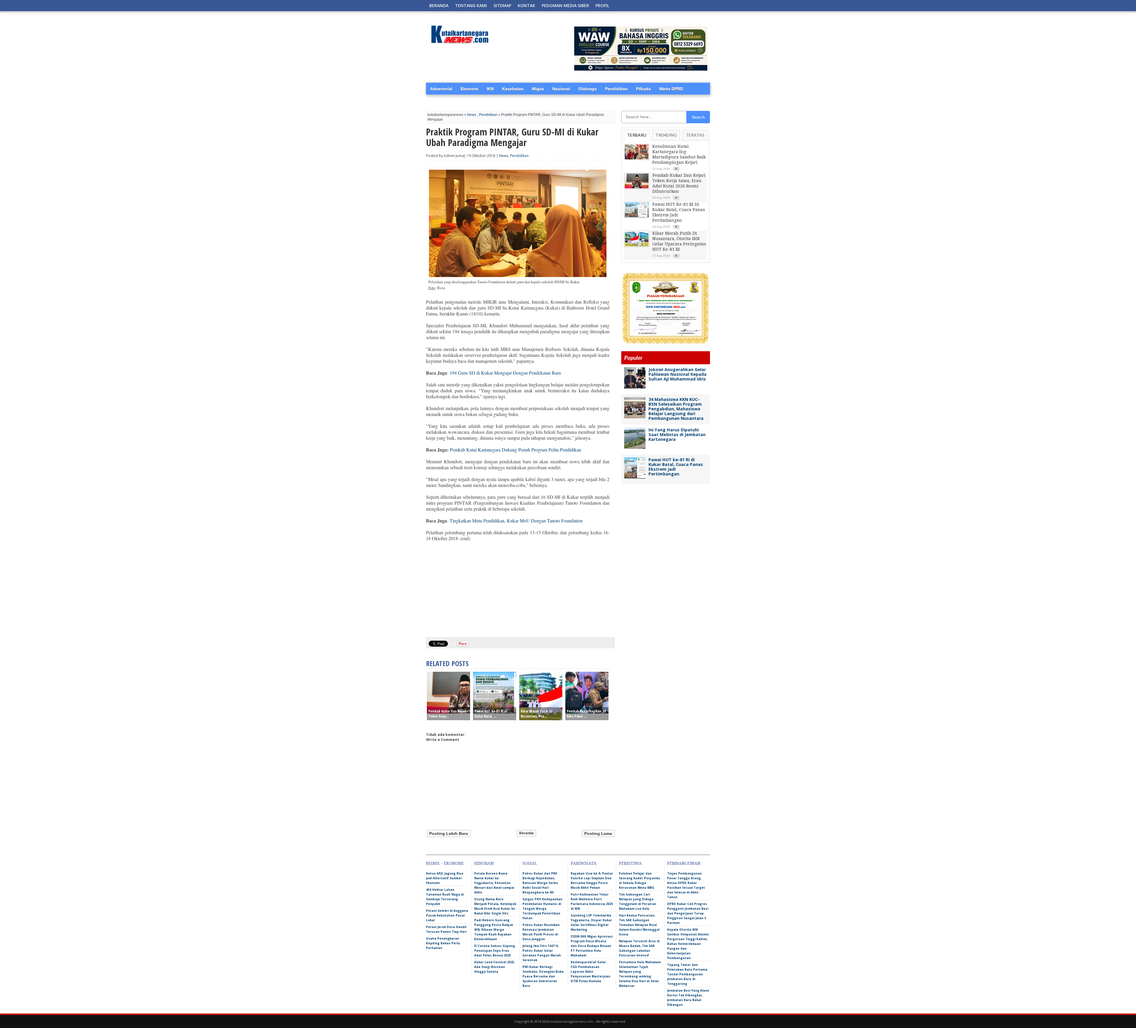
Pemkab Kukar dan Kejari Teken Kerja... (447, 714)
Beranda (438, 5)
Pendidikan (616, 88)
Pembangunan (684, 863)
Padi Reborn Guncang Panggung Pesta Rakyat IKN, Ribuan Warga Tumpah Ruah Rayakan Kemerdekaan (493, 929)
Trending (666, 134)
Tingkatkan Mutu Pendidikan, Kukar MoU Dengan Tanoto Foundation (517, 520)
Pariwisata (583, 863)
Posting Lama (598, 833)
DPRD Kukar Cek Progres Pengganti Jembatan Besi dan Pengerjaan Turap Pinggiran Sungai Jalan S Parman (687, 913)
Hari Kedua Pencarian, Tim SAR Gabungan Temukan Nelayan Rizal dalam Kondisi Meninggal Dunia (639, 924)
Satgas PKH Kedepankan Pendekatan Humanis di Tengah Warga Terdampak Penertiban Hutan (542, 908)
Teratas (695, 134)
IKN (490, 88)
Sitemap (502, 5)
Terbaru (636, 134)
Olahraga (587, 88)
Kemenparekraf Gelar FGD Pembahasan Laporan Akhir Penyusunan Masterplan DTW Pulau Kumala (590, 971)
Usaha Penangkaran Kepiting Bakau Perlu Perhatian (443, 943)
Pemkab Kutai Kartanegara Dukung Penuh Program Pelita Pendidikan (515, 449)
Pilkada (643, 88)
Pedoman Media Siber (565, 5)
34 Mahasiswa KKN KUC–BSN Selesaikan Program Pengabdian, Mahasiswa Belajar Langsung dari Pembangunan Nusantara (675, 408)
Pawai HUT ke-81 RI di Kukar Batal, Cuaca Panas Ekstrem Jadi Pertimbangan (675, 467)
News (471, 115)
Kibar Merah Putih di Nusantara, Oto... (536, 714)
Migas (538, 88)
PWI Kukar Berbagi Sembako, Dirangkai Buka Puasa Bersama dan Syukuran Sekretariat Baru (543, 976)
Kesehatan (513, 88)
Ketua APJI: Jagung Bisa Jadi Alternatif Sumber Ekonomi (444, 878)
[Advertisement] (517, 587)
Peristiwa (630, 863)
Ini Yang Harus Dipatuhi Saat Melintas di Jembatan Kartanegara (677, 434)
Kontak (526, 5)
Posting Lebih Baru (448, 833)
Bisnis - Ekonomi (445, 863)
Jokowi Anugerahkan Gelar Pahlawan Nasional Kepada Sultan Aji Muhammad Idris (677, 374)
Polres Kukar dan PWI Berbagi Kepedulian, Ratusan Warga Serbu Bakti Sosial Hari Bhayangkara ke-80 (540, 882)
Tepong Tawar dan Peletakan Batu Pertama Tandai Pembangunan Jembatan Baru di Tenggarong (687, 974)
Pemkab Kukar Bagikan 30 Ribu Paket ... (586, 714)
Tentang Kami (471, 5)
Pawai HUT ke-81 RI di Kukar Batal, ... (491, 714)
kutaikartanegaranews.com (571, 1021)
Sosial (529, 863)
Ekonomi (469, 88)
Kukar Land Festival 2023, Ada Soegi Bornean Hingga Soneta (494, 967)
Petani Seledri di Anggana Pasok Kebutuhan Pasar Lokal (447, 915)
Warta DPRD (671, 88)
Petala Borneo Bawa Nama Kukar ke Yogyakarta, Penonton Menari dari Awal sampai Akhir (494, 882)
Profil (602, 5)
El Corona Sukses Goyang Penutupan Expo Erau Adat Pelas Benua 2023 (494, 950)
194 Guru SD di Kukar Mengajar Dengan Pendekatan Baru (505, 373)
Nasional (561, 88)
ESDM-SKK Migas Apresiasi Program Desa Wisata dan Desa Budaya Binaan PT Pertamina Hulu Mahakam (592, 945)
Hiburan (484, 863)
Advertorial (441, 88)
